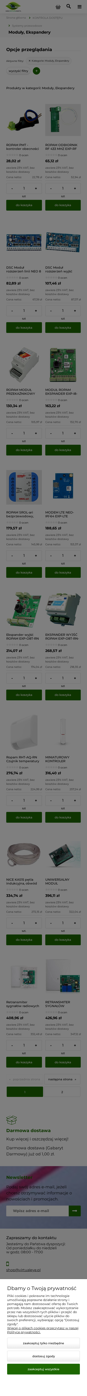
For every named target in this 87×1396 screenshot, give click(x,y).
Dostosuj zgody (43, 1356)
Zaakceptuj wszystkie (43, 1369)
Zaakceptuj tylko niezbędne (43, 1343)
